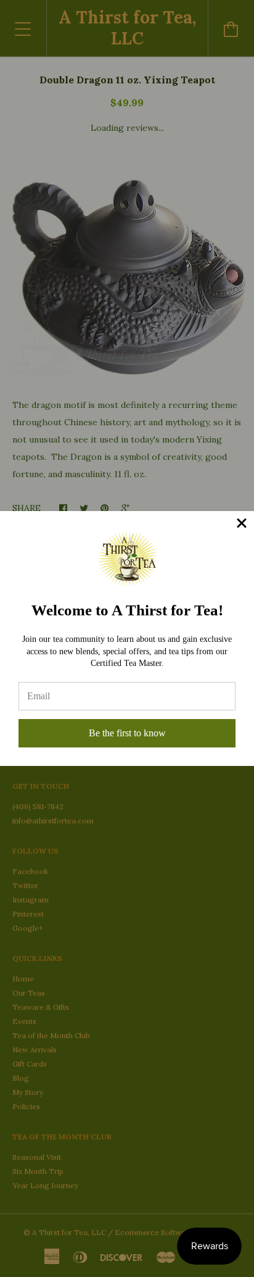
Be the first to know (127, 733)
